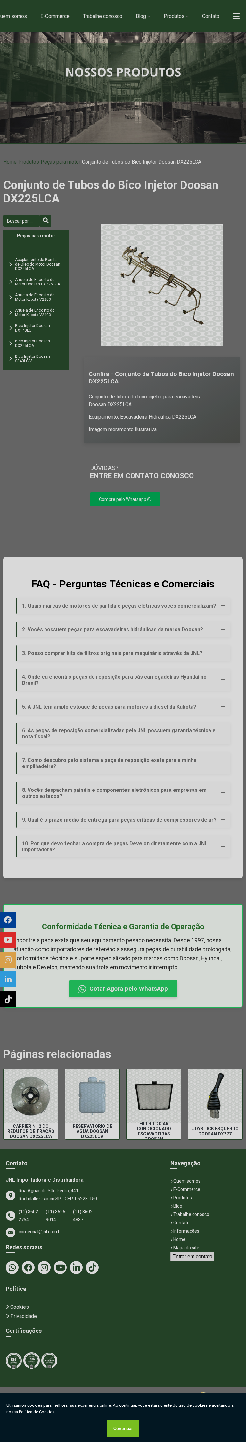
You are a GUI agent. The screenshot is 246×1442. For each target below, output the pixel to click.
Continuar (123, 1428)
